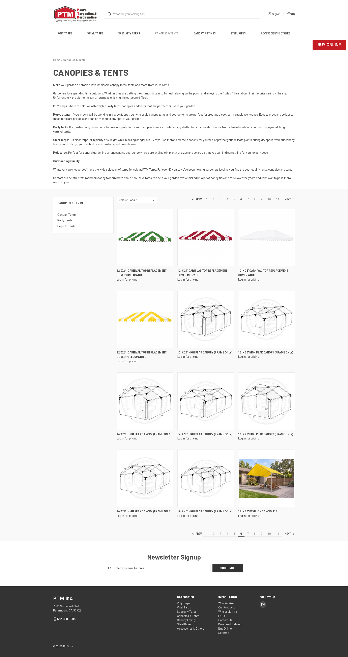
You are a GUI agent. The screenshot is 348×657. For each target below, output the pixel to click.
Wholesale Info (227, 611)
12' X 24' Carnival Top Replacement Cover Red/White (202, 273)
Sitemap (223, 632)
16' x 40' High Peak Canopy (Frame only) (204, 511)
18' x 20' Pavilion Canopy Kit (257, 511)
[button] (329, 45)
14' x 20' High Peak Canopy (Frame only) (144, 434)
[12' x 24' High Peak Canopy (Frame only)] (205, 319)
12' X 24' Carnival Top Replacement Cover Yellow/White (142, 355)
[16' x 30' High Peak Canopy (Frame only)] (144, 478)
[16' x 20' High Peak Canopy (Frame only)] (266, 401)
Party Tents (64, 220)
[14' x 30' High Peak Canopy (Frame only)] (205, 401)
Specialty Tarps (129, 33)
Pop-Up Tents (66, 226)
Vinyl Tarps (95, 33)
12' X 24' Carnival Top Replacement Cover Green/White (142, 273)
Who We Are (226, 603)
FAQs (221, 616)
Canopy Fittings (205, 33)
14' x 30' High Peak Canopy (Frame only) (204, 434)
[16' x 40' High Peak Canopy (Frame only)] (205, 478)
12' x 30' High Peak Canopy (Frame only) (265, 352)
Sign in (276, 14)
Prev (198, 199)
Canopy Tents (66, 215)
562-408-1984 (66, 619)
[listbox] (143, 200)
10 (269, 199)
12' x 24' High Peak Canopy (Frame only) (204, 352)
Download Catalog (229, 624)
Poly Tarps (65, 33)
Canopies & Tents (166, 33)
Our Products (226, 607)
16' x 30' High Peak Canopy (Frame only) (144, 511)
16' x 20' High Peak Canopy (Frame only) (265, 434)
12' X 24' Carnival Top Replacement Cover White (263, 273)
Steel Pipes (238, 33)
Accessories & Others (275, 33)
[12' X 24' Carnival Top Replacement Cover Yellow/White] (144, 319)
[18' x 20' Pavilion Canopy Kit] (266, 478)
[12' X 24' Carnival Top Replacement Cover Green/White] (144, 237)
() (293, 14)
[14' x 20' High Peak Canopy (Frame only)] (144, 401)
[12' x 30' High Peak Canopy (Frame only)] (266, 319)
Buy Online (225, 628)
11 (277, 199)
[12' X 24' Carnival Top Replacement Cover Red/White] (205, 237)
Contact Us (225, 620)
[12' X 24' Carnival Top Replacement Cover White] (266, 237)
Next (288, 199)
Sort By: (123, 199)
